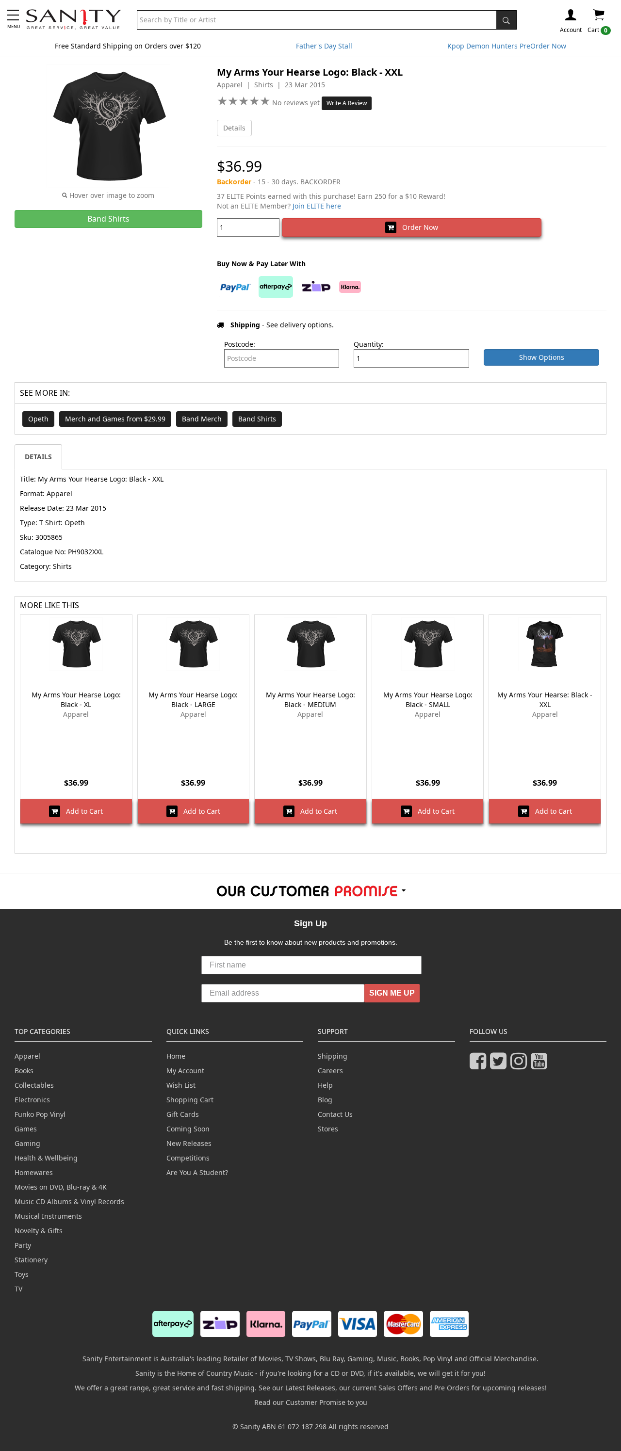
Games (26, 1128)
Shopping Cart (189, 1099)
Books (24, 1070)
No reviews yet (297, 102)
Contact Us (335, 1114)
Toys (22, 1274)
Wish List (181, 1085)
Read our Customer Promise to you (310, 1402)
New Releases (189, 1143)
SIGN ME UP (392, 993)
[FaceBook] (480, 1065)
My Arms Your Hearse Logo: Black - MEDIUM (310, 699)
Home (175, 1056)
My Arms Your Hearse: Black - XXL (544, 699)
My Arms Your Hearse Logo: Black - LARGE (193, 699)
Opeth (38, 418)
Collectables (34, 1085)
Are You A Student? (197, 1172)
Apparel (27, 1056)
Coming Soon (188, 1128)
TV (18, 1288)
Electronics (32, 1099)
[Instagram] (520, 1065)
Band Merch (202, 418)
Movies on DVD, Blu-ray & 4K (61, 1187)
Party (23, 1245)
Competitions (188, 1157)
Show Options (541, 357)
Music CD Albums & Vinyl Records (69, 1201)
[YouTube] (541, 1065)
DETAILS (38, 456)
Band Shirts (257, 418)
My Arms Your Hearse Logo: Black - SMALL (428, 699)
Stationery (31, 1259)
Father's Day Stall (324, 45)
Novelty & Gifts (39, 1230)
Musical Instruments (48, 1216)
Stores (328, 1128)
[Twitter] (500, 1065)
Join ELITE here (317, 205)
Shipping (332, 1056)
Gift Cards (182, 1114)
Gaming (27, 1143)
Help (325, 1085)
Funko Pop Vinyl (40, 1114)
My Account (185, 1070)
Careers (330, 1070)
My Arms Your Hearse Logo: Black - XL (76, 699)
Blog (325, 1099)
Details (234, 127)
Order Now (417, 227)
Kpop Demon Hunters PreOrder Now (506, 45)
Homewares (34, 1172)
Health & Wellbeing (46, 1157)
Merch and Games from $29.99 (115, 418)
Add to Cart (81, 811)
